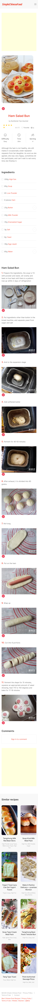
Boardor (21, 1001)
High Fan (12, 179)
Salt (8, 229)
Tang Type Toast (9, 977)
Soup (10, 186)
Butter (10, 207)
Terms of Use (6, 995)
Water (10, 251)
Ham (13, 200)
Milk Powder (13, 215)
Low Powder (12, 193)
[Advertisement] (19, 32)
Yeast (9, 237)
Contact (17, 995)
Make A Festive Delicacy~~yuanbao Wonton (29, 887)
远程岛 (27, 1001)
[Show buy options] (34, 207)
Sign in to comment (19, 739)
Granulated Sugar (15, 222)
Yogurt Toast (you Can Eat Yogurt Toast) (9, 887)
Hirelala (14, 1001)
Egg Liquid (12, 244)
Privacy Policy (28, 993)
